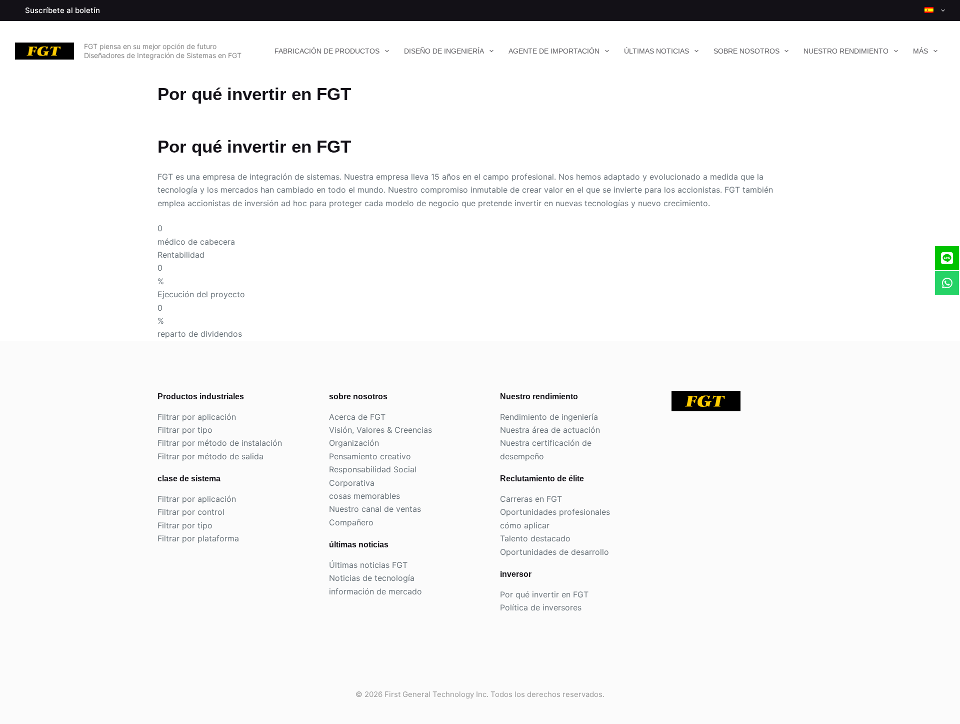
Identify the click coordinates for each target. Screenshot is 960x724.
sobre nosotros (747, 51)
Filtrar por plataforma (198, 538)
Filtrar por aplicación (197, 417)
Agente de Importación (554, 51)
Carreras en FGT (531, 499)
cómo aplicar (525, 525)
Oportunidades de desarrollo (554, 552)
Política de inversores (541, 607)
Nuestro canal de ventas (375, 509)
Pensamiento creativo (370, 456)
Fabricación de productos (327, 51)
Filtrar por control (191, 512)
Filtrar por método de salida (211, 456)
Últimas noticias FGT (368, 565)
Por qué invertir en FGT (544, 594)
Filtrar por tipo (185, 430)
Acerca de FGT (357, 417)
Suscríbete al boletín (62, 10)
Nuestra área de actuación (550, 430)
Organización (354, 443)
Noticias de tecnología (371, 578)
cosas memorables (364, 496)
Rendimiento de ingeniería (549, 417)
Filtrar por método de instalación (220, 443)
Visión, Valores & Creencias (380, 430)
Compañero (351, 522)
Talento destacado (535, 538)
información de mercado (375, 591)
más (920, 51)
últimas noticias (656, 51)
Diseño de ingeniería (444, 51)
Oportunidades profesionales (555, 512)
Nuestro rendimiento (846, 51)
